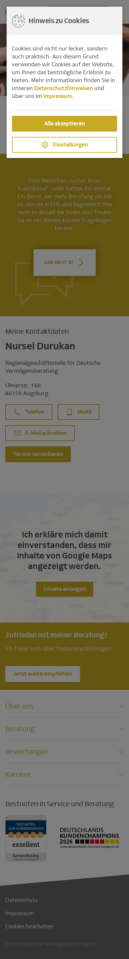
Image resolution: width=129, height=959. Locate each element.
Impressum (57, 96)
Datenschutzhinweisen (63, 88)
